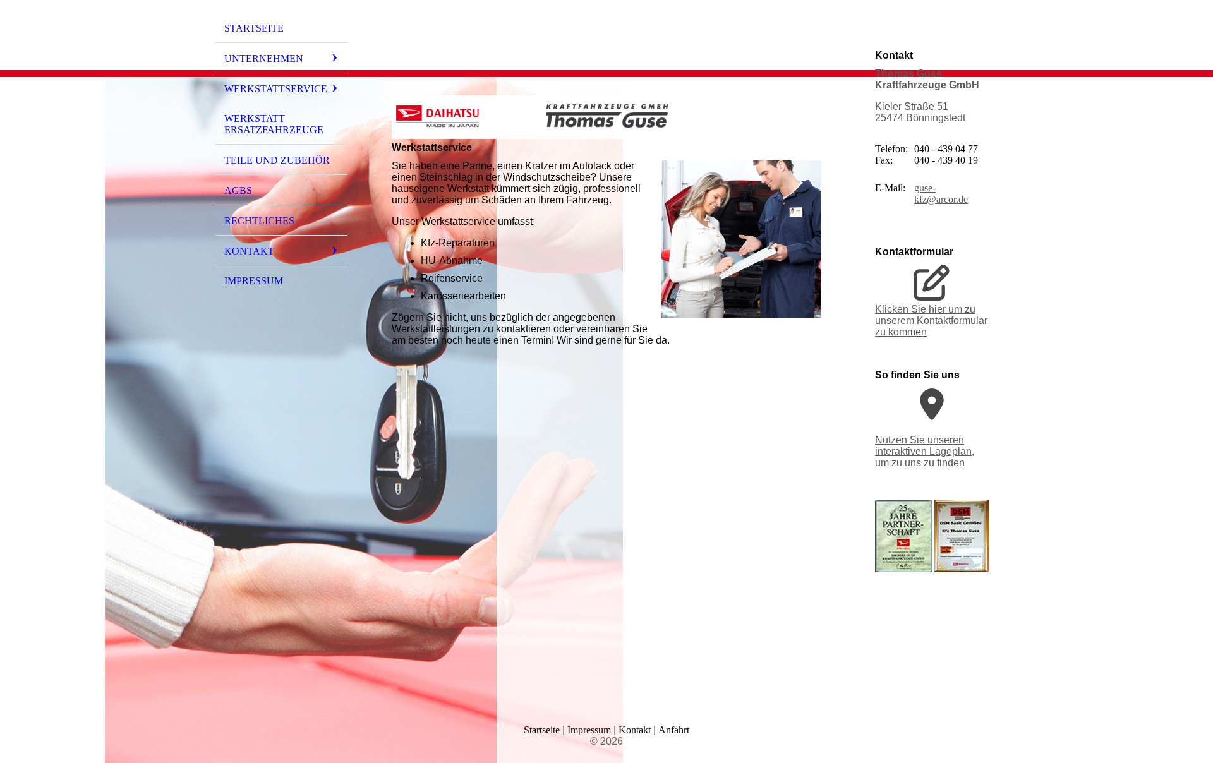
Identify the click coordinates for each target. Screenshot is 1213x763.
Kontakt (249, 251)
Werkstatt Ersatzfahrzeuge (273, 124)
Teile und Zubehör (277, 160)
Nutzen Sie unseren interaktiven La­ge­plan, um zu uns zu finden (924, 451)
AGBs (238, 190)
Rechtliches (259, 220)
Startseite (254, 28)
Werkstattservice (275, 88)
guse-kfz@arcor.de (941, 194)
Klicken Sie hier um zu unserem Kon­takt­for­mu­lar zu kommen (931, 320)
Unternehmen (263, 58)
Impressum (253, 280)
